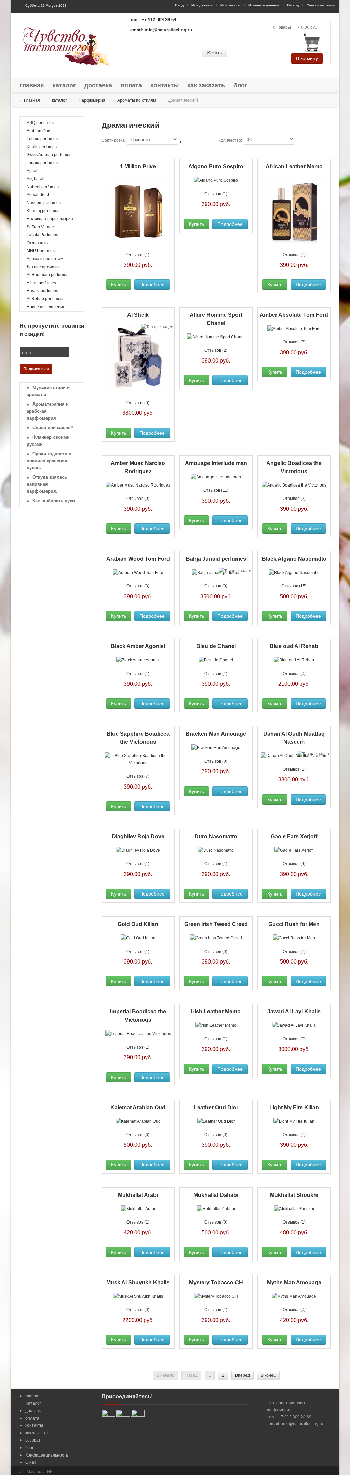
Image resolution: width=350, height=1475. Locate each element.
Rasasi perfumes (42, 290)
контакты (164, 85)
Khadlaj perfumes (43, 210)
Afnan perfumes (41, 283)
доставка (98, 85)
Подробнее (152, 284)
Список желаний (321, 5)
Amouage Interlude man (216, 463)
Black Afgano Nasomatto (294, 559)
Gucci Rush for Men (294, 924)
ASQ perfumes (40, 122)
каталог (64, 85)
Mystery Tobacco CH (216, 1282)
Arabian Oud (38, 130)
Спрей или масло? (52, 427)
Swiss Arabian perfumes (49, 154)
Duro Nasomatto (215, 836)
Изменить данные (263, 5)
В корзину (307, 58)
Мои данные (202, 5)
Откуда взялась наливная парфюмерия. (47, 484)
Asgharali (35, 178)
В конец (268, 1375)
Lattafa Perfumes (42, 234)
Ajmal (32, 170)
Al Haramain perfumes (47, 274)
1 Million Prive (138, 166)
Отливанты (38, 243)
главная (31, 85)
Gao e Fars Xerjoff (294, 836)
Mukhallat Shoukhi (294, 1195)
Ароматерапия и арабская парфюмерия (48, 411)
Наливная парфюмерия (50, 218)
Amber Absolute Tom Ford (294, 315)
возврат (33, 1440)
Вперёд (242, 1375)
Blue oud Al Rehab (294, 646)
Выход (293, 5)
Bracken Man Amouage (216, 734)
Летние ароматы (43, 266)
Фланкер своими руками (48, 441)
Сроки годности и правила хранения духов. (49, 460)
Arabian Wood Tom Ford (138, 559)
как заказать (206, 85)
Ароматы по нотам (45, 258)
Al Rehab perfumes (45, 298)
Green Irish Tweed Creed (216, 924)
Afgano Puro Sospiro (215, 166)
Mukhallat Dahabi (215, 1195)
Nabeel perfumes (43, 187)
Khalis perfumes (42, 147)
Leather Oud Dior (216, 1107)
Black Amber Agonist (138, 646)
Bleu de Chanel (216, 646)
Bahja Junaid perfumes (216, 559)
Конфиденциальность (46, 1455)
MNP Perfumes (41, 250)
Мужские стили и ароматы (48, 391)
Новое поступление (46, 306)
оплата (131, 85)
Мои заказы (230, 5)
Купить (118, 284)
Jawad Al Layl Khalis (294, 1011)
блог (240, 85)
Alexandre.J (38, 194)
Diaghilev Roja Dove (138, 836)
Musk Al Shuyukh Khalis (138, 1282)
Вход (179, 5)
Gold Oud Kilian (138, 924)
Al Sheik (138, 315)
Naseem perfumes (44, 202)
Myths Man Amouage (294, 1282)
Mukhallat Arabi (138, 1195)
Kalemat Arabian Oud (137, 1107)
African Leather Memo (294, 166)
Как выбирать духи (53, 500)
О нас (30, 1462)
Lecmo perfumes (42, 138)
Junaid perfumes (42, 162)
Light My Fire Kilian (294, 1107)
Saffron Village (40, 226)
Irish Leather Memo (216, 1011)
